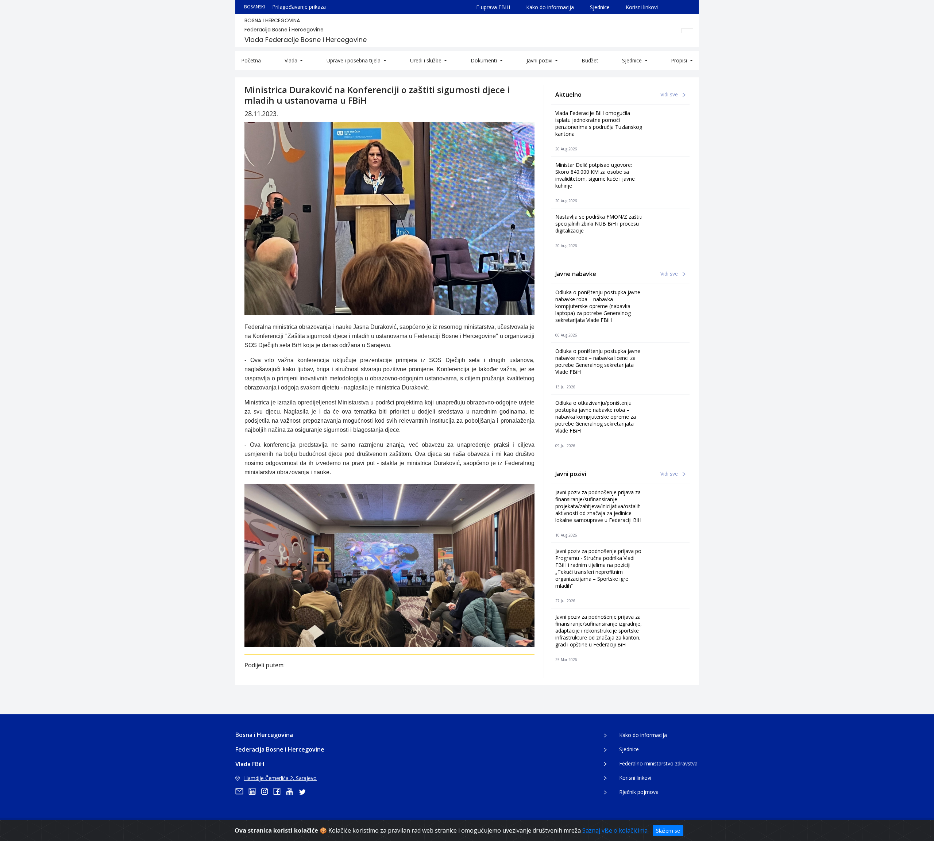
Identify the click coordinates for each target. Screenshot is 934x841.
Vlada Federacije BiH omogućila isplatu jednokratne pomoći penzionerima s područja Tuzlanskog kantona (598, 123)
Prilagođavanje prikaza (299, 6)
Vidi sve (669, 94)
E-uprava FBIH (493, 7)
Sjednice (600, 7)
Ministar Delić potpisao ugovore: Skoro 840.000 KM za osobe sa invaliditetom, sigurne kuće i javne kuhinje (595, 175)
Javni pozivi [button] (540, 60)
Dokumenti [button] (484, 60)
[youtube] (292, 791)
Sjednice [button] (632, 60)
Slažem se (668, 830)
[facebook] (279, 791)
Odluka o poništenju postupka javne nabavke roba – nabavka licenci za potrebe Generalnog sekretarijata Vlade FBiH (597, 361)
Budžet (590, 60)
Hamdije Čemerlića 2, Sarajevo (280, 778)
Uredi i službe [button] (426, 60)
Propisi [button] (679, 60)
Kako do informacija (550, 7)
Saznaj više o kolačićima (615, 830)
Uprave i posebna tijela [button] (354, 60)
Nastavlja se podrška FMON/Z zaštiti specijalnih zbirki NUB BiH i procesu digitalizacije (598, 223)
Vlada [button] (292, 60)
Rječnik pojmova (639, 791)
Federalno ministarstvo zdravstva (658, 763)
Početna (251, 60)
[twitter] (304, 791)
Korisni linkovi (642, 7)
